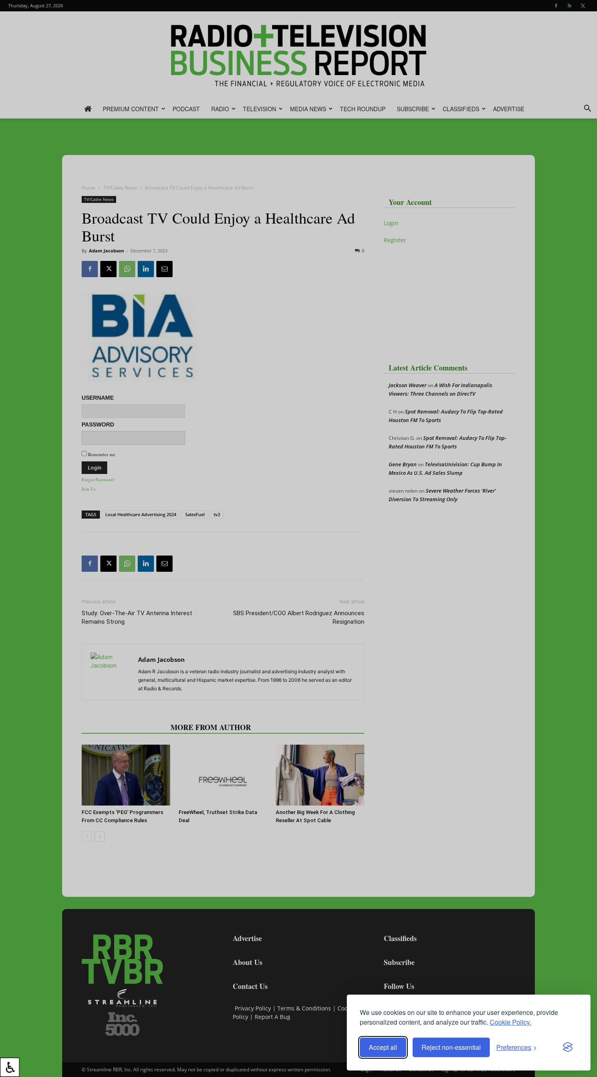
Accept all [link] (383, 1047)
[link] (9, 1067)
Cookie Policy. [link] (510, 1022)
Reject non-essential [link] (451, 1047)
